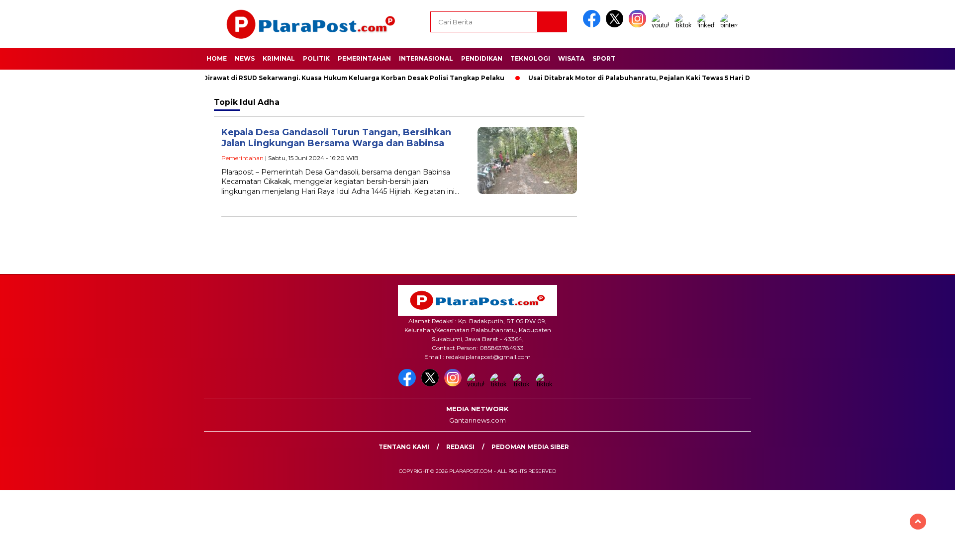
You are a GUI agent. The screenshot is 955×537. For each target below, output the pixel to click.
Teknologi (530, 58)
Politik (316, 58)
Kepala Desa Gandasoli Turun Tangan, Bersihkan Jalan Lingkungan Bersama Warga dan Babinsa (336, 138)
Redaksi (460, 446)
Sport (603, 58)
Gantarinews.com (477, 420)
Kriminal (279, 58)
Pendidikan (481, 58)
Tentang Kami (404, 446)
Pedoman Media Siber (530, 446)
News (245, 58)
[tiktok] (684, 25)
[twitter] (616, 25)
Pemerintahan (364, 58)
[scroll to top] (918, 522)
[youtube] (662, 25)
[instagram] (639, 25)
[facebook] (593, 25)
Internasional (426, 58)
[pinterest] (730, 25)
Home (216, 58)
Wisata (571, 58)
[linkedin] (707, 25)
